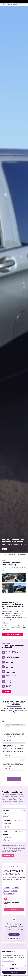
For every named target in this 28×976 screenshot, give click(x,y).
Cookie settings (14, 938)
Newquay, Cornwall (11, 682)
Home (3, 4)
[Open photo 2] (20, 577)
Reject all (14, 964)
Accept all (14, 972)
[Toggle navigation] (25, 2)
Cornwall (15, 626)
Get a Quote (6, 691)
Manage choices (14, 968)
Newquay (8, 887)
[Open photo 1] (8, 577)
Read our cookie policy (8, 961)
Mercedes (8, 4)
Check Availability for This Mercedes (12, 634)
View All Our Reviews (14, 779)
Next (22, 774)
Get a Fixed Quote (8, 855)
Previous (7, 774)
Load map (14, 934)
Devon (19, 626)
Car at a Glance (22, 554)
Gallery (5, 554)
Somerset (11, 627)
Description (12, 554)
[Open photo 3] (8, 588)
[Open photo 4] (20, 588)
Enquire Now (14, 909)
